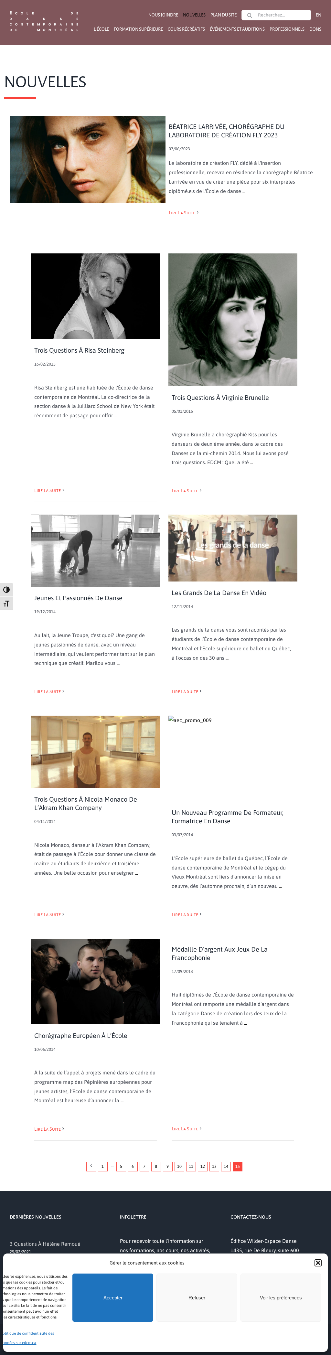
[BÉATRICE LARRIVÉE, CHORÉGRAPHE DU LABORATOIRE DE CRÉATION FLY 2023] (88, 159)
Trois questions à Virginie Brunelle (220, 397)
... (243, 191)
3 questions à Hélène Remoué (45, 1244)
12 (202, 1166)
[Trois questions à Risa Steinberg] (95, 296)
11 (191, 1166)
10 (179, 1166)
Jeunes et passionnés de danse (78, 598)
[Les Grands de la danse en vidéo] (232, 548)
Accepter (113, 1297)
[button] (318, 1263)
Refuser (196, 1297)
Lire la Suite (182, 212)
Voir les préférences (281, 1297)
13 (214, 1166)
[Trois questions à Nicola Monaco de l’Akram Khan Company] (95, 752)
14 (226, 1166)
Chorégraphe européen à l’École (80, 1035)
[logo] (44, 11)
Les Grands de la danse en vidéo (219, 592)
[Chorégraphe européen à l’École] (95, 981)
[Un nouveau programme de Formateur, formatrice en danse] (232, 758)
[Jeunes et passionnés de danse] (95, 551)
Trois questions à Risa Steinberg (79, 350)
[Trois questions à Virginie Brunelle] (232, 319)
